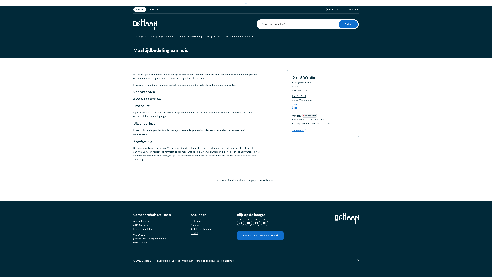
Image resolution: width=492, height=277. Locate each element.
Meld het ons (267, 180)
